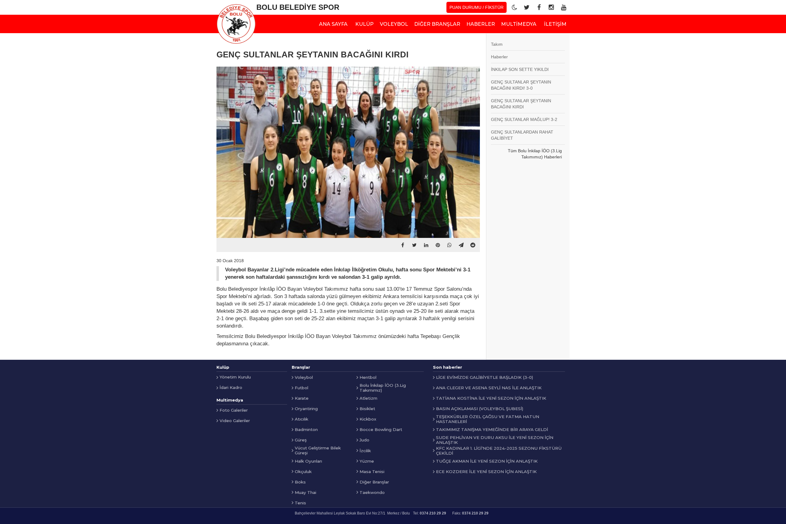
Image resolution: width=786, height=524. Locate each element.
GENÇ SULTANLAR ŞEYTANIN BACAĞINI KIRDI (521, 103)
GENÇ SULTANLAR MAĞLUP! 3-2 (524, 119)
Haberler (499, 56)
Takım (497, 44)
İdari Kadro (231, 387)
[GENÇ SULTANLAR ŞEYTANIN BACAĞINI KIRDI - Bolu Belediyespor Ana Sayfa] (236, 24)
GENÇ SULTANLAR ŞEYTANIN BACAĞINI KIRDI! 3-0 (521, 85)
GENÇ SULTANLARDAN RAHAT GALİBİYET (522, 135)
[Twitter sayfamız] (526, 7)
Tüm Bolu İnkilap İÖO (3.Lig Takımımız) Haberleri (535, 153)
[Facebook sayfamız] (539, 7)
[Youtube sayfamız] (563, 7)
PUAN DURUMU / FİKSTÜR (476, 7)
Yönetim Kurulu (235, 377)
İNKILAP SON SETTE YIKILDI (520, 69)
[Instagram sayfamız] (551, 7)
